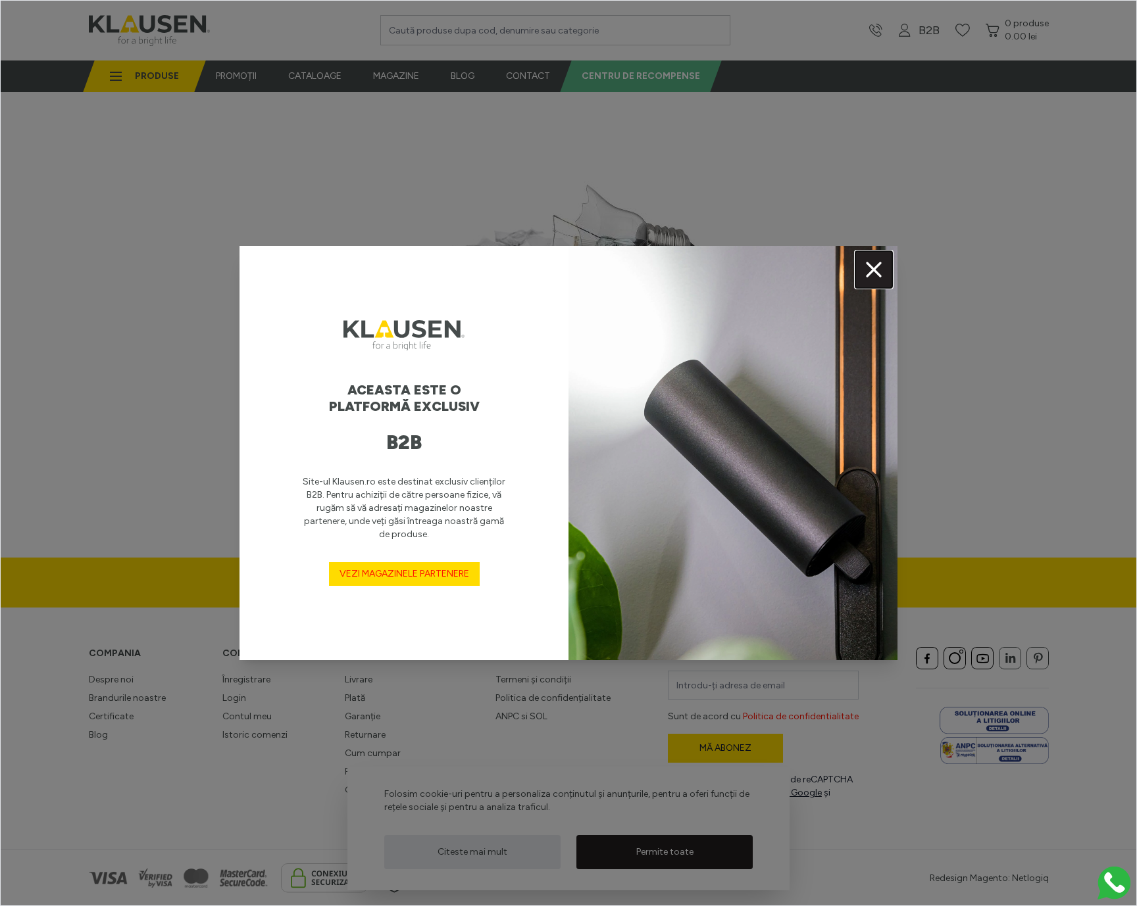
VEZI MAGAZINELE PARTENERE (404, 573)
